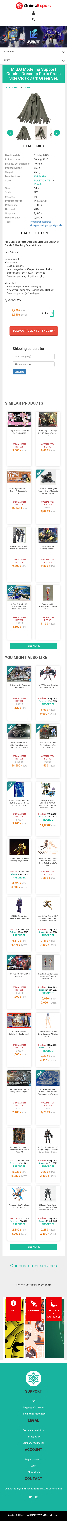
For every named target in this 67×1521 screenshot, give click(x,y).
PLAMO (27, 87)
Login (33, 1465)
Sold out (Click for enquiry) (34, 330)
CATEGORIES (8, 51)
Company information (33, 1443)
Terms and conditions (34, 1430)
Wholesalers (33, 1472)
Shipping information (33, 1407)
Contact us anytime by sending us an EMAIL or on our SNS (33, 1488)
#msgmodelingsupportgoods (46, 225)
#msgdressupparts (40, 221)
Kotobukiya (40, 176)
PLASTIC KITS (12, 87)
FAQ (34, 1401)
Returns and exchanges (33, 1413)
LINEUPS (6, 60)
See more (34, 645)
